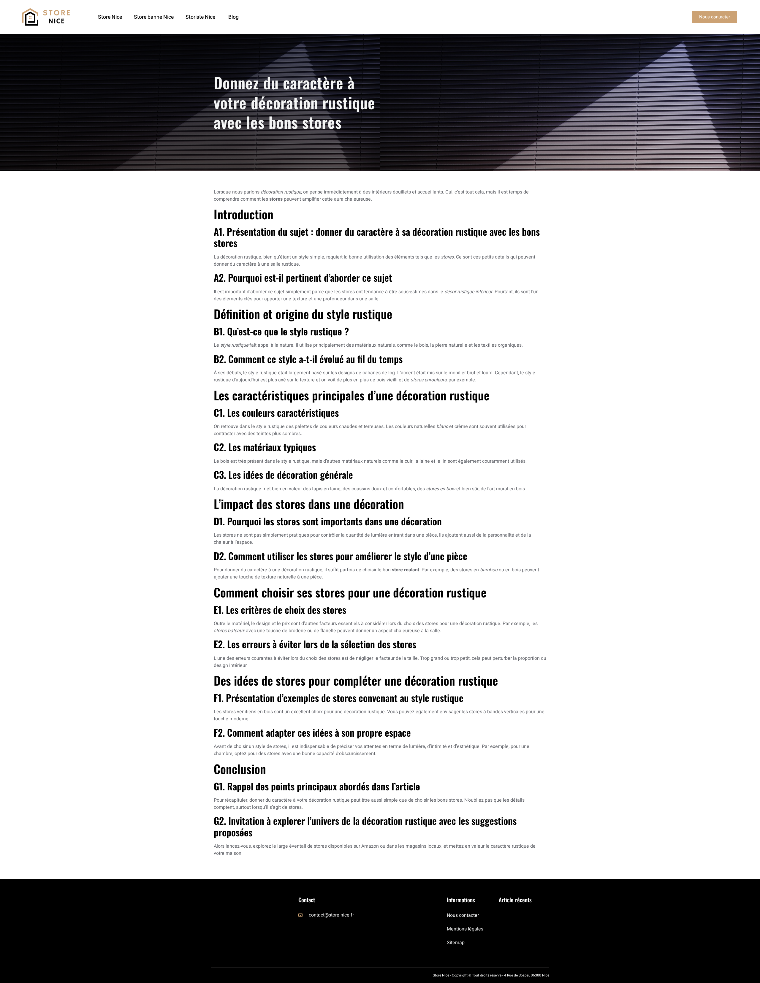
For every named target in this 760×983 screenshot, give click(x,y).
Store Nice (110, 17)
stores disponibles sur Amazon (346, 846)
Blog (233, 17)
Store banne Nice (154, 17)
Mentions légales (465, 929)
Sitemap (456, 942)
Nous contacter (463, 915)
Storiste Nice (201, 17)
